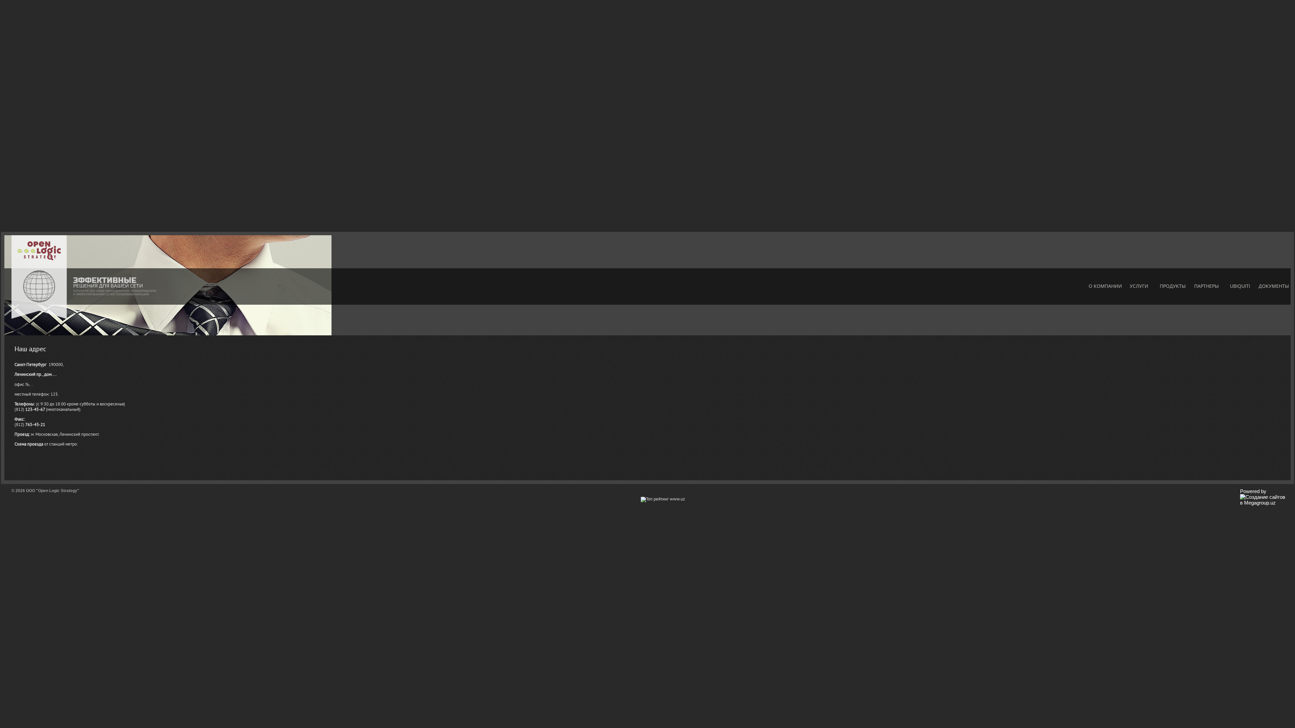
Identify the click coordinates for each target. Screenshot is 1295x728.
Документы (1274, 286)
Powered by (1253, 491)
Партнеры (1206, 286)
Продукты (1173, 286)
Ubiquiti (1240, 286)
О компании (1105, 286)
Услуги (1139, 286)
